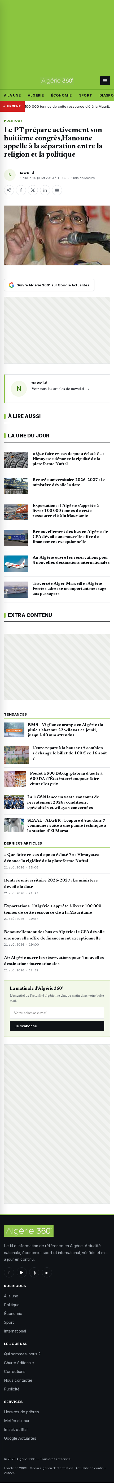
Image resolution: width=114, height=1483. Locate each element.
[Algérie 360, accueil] (57, 81)
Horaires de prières (21, 1411)
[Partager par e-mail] (57, 190)
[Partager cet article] (9, 190)
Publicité (12, 1389)
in (46, 1272)
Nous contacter (18, 1380)
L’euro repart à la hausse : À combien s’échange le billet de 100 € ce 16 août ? (69, 753)
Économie (61, 95)
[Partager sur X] (33, 190)
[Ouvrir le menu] (105, 80)
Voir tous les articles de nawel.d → (60, 388)
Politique (13, 121)
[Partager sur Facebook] (21, 190)
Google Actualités (20, 1438)
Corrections (14, 1371)
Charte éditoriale (19, 1362)
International (15, 1331)
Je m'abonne (26, 1026)
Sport (85, 95)
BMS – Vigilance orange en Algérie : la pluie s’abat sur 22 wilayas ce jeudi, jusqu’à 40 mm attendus (65, 730)
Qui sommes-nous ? (22, 1353)
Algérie (36, 95)
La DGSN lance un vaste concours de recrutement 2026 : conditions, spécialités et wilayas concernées (63, 802)
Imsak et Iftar (16, 1429)
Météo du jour (16, 1420)
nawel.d (26, 172)
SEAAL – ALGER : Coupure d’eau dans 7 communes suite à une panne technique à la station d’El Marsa (66, 825)
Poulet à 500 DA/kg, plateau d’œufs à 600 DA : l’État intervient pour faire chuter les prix (66, 778)
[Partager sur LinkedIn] (45, 190)
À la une (12, 95)
